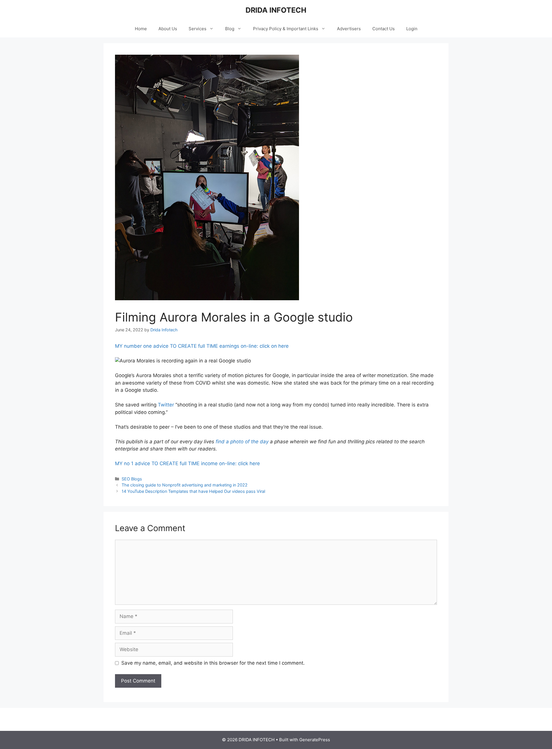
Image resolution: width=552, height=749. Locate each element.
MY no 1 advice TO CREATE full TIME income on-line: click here (187, 463)
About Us (167, 28)
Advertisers (349, 28)
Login (411, 28)
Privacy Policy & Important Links (285, 28)
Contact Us (383, 28)
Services (197, 28)
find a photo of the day (242, 441)
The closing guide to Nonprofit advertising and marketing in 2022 (185, 484)
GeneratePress (314, 739)
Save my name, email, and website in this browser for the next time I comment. (213, 663)
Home (141, 28)
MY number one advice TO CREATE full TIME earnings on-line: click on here (202, 346)
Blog (229, 28)
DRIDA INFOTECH (276, 10)
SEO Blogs (132, 478)
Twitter (166, 405)
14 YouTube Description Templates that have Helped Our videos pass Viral (193, 491)
